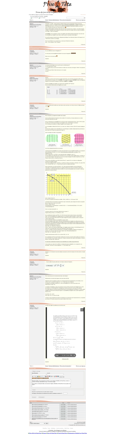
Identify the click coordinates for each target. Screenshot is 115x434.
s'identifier (46, 16)
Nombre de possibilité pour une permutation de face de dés (44, 418)
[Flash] (51, 376)
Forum (46, 19)
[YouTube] (56, 376)
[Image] (39, 376)
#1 (30, 21)
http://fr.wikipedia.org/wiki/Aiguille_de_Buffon (70, 24)
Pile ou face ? (34, 413)
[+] (84, 17)
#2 (30, 48)
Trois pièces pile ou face (37, 411)
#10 (30, 303)
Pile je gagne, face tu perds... (38, 409)
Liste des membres (60, 428)
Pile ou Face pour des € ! (37, 416)
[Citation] (42, 376)
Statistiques (53, 428)
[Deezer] (53, 376)
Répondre (83, 44)
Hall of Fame (66, 428)
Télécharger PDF (65, 358)
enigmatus (32, 77)
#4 (30, 75)
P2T (78, 422)
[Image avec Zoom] (40, 376)
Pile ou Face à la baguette (69, 23)
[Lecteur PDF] (48, 376)
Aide (63, 376)
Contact (71, 428)
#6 (30, 113)
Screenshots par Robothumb (79, 423)
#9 (30, 274)
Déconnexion (83, 14)
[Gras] (32, 376)
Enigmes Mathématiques (54, 19)
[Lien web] (37, 376)
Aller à (31, 422)
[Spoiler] (49, 376)
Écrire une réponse (80, 20)
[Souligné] (35, 376)
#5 (30, 103)
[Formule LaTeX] (46, 376)
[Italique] (34, 376)
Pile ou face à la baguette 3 (65, 19)
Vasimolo (32, 50)
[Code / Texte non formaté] (44, 376)
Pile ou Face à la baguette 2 (37, 404)
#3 (30, 63)
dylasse (31, 23)
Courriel (48, 373)
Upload (60, 376)
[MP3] (54, 376)
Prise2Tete (45, 428)
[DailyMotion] (58, 376)
